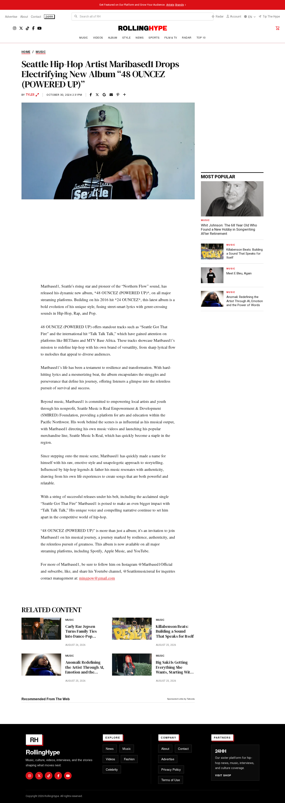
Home (25, 52)
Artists (170, 4)
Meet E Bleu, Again (239, 273)
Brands (179, 4)
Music (83, 37)
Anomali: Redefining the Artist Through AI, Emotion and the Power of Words (84, 667)
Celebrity (112, 769)
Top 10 (201, 37)
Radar (186, 37)
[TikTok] (27, 28)
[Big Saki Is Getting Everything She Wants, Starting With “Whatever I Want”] (132, 664)
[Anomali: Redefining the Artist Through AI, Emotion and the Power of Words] (41, 664)
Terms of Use (170, 780)
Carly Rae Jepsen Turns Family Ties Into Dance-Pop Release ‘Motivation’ (82, 631)
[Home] (142, 28)
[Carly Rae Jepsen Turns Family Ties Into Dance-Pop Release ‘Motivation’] (41, 629)
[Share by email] (111, 95)
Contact (36, 16)
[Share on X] (97, 95)
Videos (98, 37)
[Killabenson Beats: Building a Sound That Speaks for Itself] (132, 629)
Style (126, 37)
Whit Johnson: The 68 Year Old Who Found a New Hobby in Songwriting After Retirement (229, 229)
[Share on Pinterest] (118, 95)
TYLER (30, 94)
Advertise (11, 16)
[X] (21, 28)
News (140, 37)
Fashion (129, 759)
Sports (154, 37)
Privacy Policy (171, 769)
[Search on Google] (104, 95)
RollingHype (43, 752)
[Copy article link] (124, 95)
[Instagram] (14, 28)
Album (112, 37)
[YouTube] (39, 28)
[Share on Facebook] (91, 95)
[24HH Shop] (277, 28)
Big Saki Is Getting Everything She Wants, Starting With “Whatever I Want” (174, 667)
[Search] (76, 16)
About (24, 16)
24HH (49, 16)
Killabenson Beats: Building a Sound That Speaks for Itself (175, 631)
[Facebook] (33, 28)
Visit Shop (223, 775)
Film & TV (170, 37)
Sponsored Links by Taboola (181, 699)
